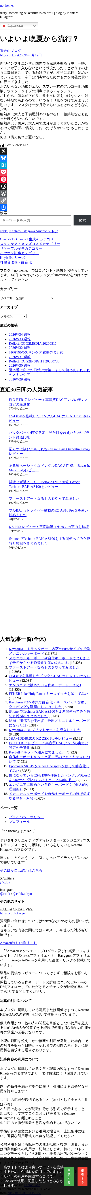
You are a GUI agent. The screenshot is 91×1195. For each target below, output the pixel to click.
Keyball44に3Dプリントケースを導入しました (45, 730)
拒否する (82, 1176)
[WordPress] (45, 193)
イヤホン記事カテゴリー (19, 253)
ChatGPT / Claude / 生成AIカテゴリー (28, 239)
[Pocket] (45, 172)
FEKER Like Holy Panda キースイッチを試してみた (48, 694)
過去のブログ (10, 50)
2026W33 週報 (20, 339)
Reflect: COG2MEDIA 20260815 (33, 343)
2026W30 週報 (20, 365)
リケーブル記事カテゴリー (21, 248)
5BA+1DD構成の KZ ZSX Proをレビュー (40, 738)
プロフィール (19, 822)
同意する (69, 1176)
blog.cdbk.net (9, 55)
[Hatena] (45, 165)
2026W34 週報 (20, 334)
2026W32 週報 (20, 348)
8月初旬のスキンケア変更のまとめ (36, 352)
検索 (3, 213)
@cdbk (5, 882)
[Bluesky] (45, 158)
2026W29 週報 (20, 379)
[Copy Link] (45, 200)
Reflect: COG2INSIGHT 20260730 (34, 361)
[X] (45, 151)
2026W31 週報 (20, 357)
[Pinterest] (45, 179)
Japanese (15, 25)
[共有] (45, 207)
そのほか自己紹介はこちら (21, 870)
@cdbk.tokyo (22, 894)
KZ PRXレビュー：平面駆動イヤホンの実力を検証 (49, 527)
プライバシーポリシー (26, 817)
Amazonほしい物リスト (18, 943)
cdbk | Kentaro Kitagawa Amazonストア (29, 231)
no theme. (7, 5)
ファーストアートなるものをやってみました (44, 498)
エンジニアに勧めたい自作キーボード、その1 (45, 685)
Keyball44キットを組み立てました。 (37, 752)
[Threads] (45, 186)
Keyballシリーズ (12, 258)
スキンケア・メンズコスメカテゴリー (30, 244)
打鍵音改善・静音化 (16, 262)
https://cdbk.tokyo (12, 913)
